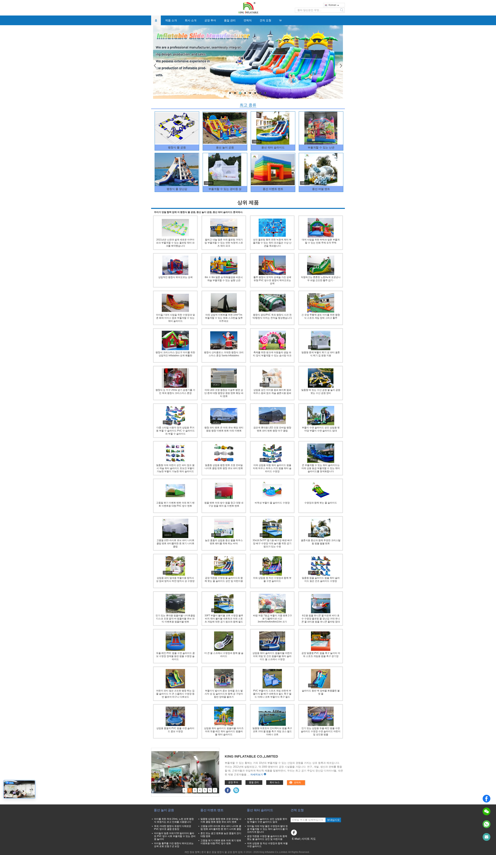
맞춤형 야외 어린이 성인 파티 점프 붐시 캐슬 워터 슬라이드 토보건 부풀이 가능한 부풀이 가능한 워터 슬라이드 (175, 468)
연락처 (248, 20)
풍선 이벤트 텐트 (273, 188)
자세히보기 (256, 774)
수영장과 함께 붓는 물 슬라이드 (320, 502)
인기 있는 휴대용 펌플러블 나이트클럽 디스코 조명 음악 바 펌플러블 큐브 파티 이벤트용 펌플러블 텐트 (175, 618)
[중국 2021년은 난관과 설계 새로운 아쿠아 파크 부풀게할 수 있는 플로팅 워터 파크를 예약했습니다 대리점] (175, 227)
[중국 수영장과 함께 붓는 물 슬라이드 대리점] (320, 490)
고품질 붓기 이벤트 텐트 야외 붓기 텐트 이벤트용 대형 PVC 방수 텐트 (221, 842)
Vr (280, 20)
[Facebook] (486, 798)
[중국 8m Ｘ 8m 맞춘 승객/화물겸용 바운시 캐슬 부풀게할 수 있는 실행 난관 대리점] (223, 265)
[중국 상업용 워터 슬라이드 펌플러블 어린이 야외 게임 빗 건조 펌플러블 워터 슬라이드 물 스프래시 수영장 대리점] (272, 641)
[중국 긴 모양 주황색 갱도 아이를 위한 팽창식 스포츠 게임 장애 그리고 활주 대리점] (320, 303)
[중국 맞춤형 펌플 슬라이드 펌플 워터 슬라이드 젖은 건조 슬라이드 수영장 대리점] (320, 566)
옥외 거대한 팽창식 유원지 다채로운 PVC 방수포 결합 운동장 (172, 827)
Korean (332, 5)
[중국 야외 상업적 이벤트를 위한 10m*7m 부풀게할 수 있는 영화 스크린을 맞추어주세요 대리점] (223, 303)
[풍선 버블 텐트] (321, 169)
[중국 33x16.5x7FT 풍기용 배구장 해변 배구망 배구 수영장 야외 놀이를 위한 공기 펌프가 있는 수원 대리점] (272, 528)
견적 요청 (265, 20)
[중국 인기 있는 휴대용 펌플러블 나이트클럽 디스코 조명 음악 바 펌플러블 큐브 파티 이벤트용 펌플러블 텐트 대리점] (175, 603)
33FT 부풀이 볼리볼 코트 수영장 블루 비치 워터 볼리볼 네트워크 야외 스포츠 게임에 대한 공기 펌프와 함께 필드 (224, 618)
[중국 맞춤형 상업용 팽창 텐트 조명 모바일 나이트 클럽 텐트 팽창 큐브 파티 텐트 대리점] (223, 453)
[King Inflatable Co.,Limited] (248, 7)
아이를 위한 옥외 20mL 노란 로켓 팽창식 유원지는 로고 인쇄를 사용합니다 (174, 820)
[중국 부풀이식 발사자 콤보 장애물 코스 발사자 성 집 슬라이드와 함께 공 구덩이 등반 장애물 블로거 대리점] (223, 678)
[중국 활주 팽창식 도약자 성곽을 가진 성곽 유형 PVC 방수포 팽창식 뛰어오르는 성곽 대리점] (272, 265)
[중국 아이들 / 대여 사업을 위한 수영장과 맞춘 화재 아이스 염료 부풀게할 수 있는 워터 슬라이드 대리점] (175, 303)
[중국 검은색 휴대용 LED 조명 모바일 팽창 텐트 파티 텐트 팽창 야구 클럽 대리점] (272, 415)
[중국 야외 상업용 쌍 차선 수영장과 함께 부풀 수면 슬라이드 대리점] (272, 566)
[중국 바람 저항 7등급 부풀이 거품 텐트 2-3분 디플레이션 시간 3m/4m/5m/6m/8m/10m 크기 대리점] (272, 603)
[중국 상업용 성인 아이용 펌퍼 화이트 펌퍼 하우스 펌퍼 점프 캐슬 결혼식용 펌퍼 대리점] (272, 378)
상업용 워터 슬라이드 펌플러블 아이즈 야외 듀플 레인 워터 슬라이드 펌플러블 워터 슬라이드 (224, 731)
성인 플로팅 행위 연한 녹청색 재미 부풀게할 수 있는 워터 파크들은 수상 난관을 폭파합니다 (272, 242)
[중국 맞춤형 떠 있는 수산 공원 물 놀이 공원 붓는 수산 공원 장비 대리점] (320, 378)
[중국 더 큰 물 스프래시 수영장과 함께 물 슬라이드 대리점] (223, 641)
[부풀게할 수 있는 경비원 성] (248, 62)
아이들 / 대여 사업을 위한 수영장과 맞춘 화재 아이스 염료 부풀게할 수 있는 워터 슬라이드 (175, 317)
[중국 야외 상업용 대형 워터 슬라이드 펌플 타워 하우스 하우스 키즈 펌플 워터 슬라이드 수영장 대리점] (272, 453)
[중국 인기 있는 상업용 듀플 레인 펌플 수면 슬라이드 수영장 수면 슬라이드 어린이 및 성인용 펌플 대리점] (320, 716)
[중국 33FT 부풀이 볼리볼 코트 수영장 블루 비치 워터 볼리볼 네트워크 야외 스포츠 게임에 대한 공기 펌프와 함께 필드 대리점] (223, 603)
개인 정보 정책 (192, 852)
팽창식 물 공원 (177, 147)
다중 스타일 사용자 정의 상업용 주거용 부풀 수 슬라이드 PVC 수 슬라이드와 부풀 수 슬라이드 (175, 430)
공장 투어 (210, 20)
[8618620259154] (486, 824)
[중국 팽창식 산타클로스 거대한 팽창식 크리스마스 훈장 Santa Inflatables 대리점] (223, 340)
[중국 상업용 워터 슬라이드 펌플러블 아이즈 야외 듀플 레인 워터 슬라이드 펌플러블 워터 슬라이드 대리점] (223, 716)
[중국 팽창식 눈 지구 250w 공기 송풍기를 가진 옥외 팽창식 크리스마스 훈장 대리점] (175, 378)
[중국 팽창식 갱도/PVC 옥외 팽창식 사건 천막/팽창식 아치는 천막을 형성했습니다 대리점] (272, 303)
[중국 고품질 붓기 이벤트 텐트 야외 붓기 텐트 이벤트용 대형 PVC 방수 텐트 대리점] (175, 490)
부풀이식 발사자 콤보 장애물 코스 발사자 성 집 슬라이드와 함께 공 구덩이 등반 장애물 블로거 (224, 693)
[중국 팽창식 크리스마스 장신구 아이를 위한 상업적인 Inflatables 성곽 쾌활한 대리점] (175, 340)
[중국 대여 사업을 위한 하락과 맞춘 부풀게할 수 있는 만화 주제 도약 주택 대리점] (320, 227)
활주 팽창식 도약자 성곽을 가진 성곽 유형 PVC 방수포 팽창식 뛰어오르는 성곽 (272, 280)
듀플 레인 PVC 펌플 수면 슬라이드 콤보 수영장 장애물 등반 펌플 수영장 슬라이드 (175, 656)
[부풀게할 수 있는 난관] (321, 128)
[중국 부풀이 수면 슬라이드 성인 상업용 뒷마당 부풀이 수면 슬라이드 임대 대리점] (320, 415)
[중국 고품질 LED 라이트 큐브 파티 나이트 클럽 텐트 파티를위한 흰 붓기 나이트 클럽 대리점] (175, 528)
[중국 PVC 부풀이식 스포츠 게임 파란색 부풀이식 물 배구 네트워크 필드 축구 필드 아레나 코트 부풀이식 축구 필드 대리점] (272, 678)
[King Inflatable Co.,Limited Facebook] (228, 790)
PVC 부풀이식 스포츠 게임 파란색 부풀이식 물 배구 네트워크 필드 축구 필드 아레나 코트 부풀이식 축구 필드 (272, 693)
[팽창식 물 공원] (177, 128)
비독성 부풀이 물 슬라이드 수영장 (272, 502)
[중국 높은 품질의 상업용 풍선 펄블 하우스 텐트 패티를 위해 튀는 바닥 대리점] (223, 528)
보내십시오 (333, 819)
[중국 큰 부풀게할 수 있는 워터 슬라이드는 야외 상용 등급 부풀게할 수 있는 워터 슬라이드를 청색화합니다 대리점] (320, 453)
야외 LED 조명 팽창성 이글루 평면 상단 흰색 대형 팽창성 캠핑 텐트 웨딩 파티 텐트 (223, 393)
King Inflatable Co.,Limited (251, 756)
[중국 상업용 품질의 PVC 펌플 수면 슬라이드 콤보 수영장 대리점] (175, 716)
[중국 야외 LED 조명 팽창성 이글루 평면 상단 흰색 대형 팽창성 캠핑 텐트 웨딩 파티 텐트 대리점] (223, 378)
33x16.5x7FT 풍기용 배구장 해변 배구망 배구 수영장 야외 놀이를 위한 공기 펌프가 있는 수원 (272, 543)
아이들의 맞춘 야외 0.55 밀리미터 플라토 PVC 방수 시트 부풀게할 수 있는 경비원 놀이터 (174, 836)
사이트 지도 (308, 838)
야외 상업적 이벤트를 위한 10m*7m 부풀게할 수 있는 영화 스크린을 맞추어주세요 (224, 317)
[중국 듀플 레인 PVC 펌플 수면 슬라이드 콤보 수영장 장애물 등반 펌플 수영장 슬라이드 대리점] (175, 641)
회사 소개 (190, 20)
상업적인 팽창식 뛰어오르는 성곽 (175, 277)
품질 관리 (230, 20)
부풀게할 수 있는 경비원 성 (224, 188)
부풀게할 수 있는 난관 (321, 147)
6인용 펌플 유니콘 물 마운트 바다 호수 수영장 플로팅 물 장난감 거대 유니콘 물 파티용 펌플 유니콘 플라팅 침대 (320, 618)
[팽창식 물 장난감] (177, 169)
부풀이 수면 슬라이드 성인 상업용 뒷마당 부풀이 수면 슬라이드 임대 (267, 820)
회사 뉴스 (275, 782)
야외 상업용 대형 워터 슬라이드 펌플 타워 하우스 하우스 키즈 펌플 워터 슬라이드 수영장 (272, 468)
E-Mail (296, 838)
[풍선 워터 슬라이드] (273, 128)
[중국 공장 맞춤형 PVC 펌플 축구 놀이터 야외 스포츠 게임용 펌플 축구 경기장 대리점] (320, 641)
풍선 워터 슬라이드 (273, 147)
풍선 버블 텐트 (321, 188)
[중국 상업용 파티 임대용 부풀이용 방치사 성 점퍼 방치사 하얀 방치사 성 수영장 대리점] (175, 566)
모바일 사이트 (300, 843)
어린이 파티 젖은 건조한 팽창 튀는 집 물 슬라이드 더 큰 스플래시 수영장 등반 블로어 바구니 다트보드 (175, 693)
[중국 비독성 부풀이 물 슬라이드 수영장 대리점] (272, 490)
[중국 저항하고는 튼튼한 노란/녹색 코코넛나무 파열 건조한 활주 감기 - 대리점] (320, 265)
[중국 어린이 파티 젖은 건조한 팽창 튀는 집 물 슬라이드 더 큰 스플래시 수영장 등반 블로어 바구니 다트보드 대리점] (175, 678)
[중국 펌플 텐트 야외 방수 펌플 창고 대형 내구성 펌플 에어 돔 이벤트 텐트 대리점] (223, 490)
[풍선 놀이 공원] (225, 128)
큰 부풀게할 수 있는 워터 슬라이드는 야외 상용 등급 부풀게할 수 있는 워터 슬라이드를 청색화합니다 (320, 468)
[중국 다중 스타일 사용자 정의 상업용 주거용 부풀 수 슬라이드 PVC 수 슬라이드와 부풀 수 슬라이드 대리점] (175, 415)
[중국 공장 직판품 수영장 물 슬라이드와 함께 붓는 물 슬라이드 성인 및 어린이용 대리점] (223, 566)
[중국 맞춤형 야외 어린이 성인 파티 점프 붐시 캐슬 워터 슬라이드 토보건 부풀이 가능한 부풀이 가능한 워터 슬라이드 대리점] (175, 453)
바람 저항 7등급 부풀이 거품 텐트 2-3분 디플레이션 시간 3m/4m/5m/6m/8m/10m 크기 (272, 618)
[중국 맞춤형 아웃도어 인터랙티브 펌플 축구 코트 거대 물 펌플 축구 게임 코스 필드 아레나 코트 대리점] (272, 716)
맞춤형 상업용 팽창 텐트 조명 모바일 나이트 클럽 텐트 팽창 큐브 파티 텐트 (221, 820)
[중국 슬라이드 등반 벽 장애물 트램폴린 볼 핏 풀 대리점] (320, 678)
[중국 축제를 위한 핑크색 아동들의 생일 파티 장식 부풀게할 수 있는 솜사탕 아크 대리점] (272, 340)
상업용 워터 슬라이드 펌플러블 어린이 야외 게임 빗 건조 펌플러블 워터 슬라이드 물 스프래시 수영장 (272, 656)
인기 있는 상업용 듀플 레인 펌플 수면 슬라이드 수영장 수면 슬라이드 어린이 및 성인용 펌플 (320, 731)
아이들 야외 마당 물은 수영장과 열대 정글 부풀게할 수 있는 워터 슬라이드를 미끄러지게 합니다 (267, 829)
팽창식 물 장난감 (177, 188)
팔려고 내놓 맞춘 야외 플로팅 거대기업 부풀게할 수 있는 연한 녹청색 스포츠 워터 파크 (224, 242)
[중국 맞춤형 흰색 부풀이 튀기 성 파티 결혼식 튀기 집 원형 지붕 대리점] (320, 340)
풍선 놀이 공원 (225, 147)
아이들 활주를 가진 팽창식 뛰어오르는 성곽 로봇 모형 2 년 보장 (174, 845)
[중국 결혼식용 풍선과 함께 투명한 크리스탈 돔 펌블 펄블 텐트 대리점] (320, 528)
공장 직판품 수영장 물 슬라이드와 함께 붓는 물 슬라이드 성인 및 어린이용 (267, 837)
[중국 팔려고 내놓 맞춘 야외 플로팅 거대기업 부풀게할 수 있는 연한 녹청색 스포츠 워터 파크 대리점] (223, 227)
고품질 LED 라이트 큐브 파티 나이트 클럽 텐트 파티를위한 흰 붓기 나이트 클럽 (175, 543)
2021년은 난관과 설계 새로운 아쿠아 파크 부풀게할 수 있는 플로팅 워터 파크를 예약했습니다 (175, 242)
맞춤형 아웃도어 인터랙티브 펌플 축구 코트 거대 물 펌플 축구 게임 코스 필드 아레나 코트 (272, 731)
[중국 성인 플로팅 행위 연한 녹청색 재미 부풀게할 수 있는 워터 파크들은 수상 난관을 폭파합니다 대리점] (272, 227)
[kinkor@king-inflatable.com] (486, 837)
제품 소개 (171, 20)
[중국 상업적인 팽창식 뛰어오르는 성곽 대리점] (175, 265)
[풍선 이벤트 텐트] (273, 169)
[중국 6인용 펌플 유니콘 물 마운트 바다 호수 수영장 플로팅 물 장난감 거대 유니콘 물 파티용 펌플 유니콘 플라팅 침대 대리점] (320, 603)
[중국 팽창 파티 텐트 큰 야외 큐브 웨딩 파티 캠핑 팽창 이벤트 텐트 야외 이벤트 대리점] (223, 415)
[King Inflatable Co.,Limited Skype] (236, 790)
